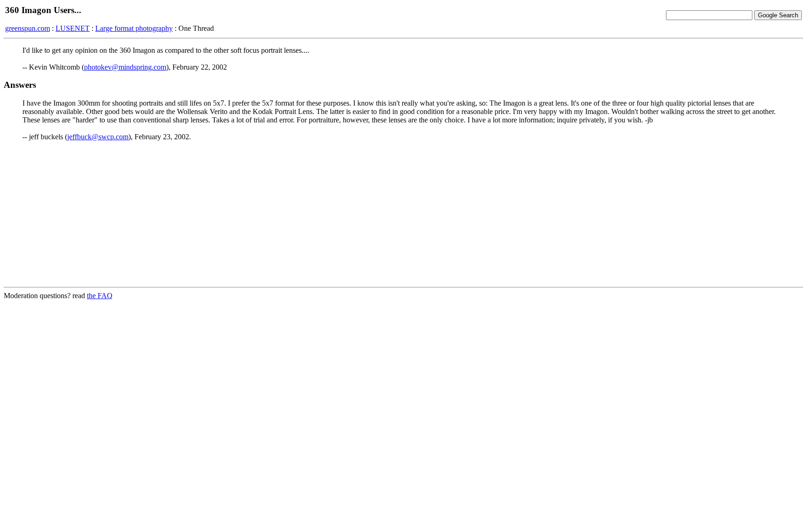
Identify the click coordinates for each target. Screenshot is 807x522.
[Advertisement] (403, 214)
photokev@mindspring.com (125, 67)
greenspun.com (27, 28)
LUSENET (73, 28)
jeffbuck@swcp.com (97, 137)
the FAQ (100, 296)
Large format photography (134, 28)
